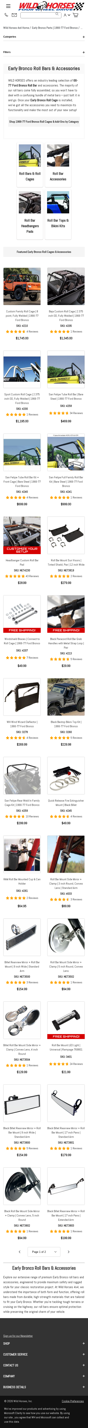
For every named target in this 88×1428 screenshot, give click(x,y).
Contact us (10, 1365)
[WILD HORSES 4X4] (51, 6)
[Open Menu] (8, 6)
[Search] (57, 14)
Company (9, 1376)
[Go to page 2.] (68, 1252)
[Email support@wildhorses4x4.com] (14, 15)
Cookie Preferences (73, 1401)
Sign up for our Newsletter (18, 1336)
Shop (6, 1343)
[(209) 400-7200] (6, 15)
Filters (7, 52)
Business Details (14, 1387)
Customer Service (15, 1354)
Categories (9, 36)
